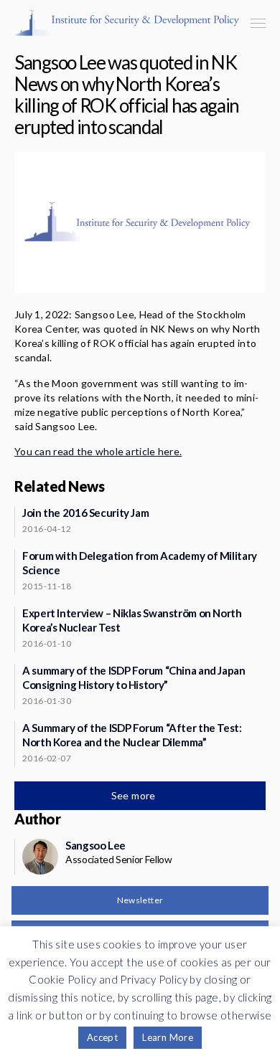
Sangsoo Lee (95, 845)
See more (135, 795)
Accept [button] (102, 1037)
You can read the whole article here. (98, 451)
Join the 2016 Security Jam (85, 512)
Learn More (167, 1037)
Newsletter (140, 900)
